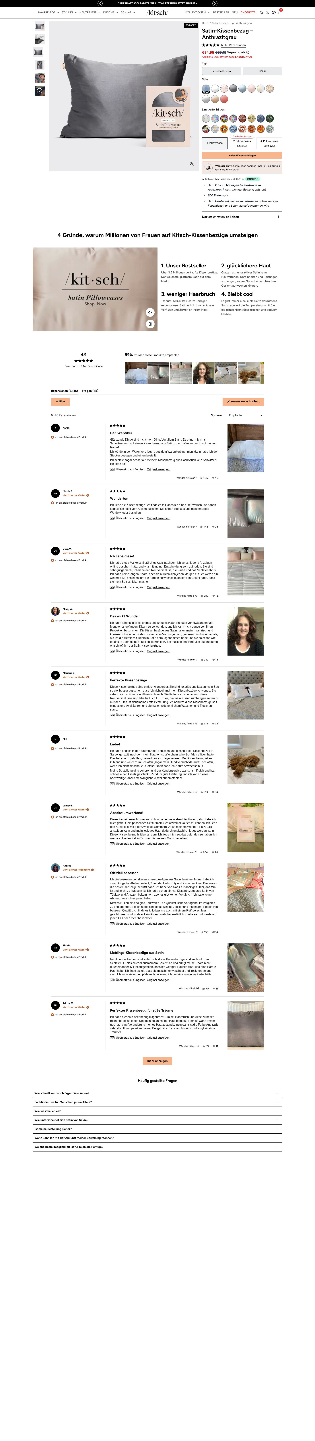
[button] (224, 45)
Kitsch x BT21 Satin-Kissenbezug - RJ (242, 129)
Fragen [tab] (90, 392)
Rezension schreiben (247, 403)
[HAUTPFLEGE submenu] (99, 12)
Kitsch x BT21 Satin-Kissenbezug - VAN (270, 129)
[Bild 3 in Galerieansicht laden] (39, 52)
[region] (157, 3)
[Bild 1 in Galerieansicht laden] (39, 26)
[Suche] (261, 12)
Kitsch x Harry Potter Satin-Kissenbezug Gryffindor (242, 119)
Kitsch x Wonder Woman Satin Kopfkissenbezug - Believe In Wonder (206, 129)
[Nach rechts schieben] (214, 3)
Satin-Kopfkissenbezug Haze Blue (242, 89)
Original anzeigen (158, 469)
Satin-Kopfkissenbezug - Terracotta (224, 99)
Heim (205, 23)
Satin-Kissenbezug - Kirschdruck (224, 89)
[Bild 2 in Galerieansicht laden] (39, 39)
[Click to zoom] (191, 164)
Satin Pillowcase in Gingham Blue (206, 89)
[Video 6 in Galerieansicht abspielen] (39, 91)
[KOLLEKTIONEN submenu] (209, 12)
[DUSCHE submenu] (117, 12)
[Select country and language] (274, 12)
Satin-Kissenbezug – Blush (252, 89)
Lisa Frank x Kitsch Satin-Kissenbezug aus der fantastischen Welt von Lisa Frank (233, 119)
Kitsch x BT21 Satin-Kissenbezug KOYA (233, 129)
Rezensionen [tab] (64, 392)
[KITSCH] (157, 12)
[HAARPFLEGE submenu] (58, 12)
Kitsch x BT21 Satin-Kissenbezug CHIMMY (224, 129)
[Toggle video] (150, 324)
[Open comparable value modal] (247, 52)
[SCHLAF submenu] (134, 12)
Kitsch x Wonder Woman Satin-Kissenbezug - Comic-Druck (215, 129)
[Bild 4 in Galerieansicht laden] (39, 65)
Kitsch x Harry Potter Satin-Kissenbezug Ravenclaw (261, 119)
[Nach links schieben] (100, 3)
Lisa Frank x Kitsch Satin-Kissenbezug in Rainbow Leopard (224, 119)
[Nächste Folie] (261, 373)
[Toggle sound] (150, 312)
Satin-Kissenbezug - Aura (261, 89)
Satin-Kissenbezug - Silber (206, 99)
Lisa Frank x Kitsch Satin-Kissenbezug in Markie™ (215, 119)
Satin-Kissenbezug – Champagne (215, 99)
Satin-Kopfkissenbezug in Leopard (270, 89)
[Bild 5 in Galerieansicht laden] (39, 78)
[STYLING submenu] (76, 12)
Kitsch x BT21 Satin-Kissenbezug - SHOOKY (252, 129)
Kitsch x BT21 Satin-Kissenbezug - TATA (261, 129)
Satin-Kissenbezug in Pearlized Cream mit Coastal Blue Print (206, 119)
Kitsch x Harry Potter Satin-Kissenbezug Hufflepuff (252, 119)
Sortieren (217, 415)
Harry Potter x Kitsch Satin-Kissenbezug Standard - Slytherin (270, 119)
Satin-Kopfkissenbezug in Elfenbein (215, 89)
